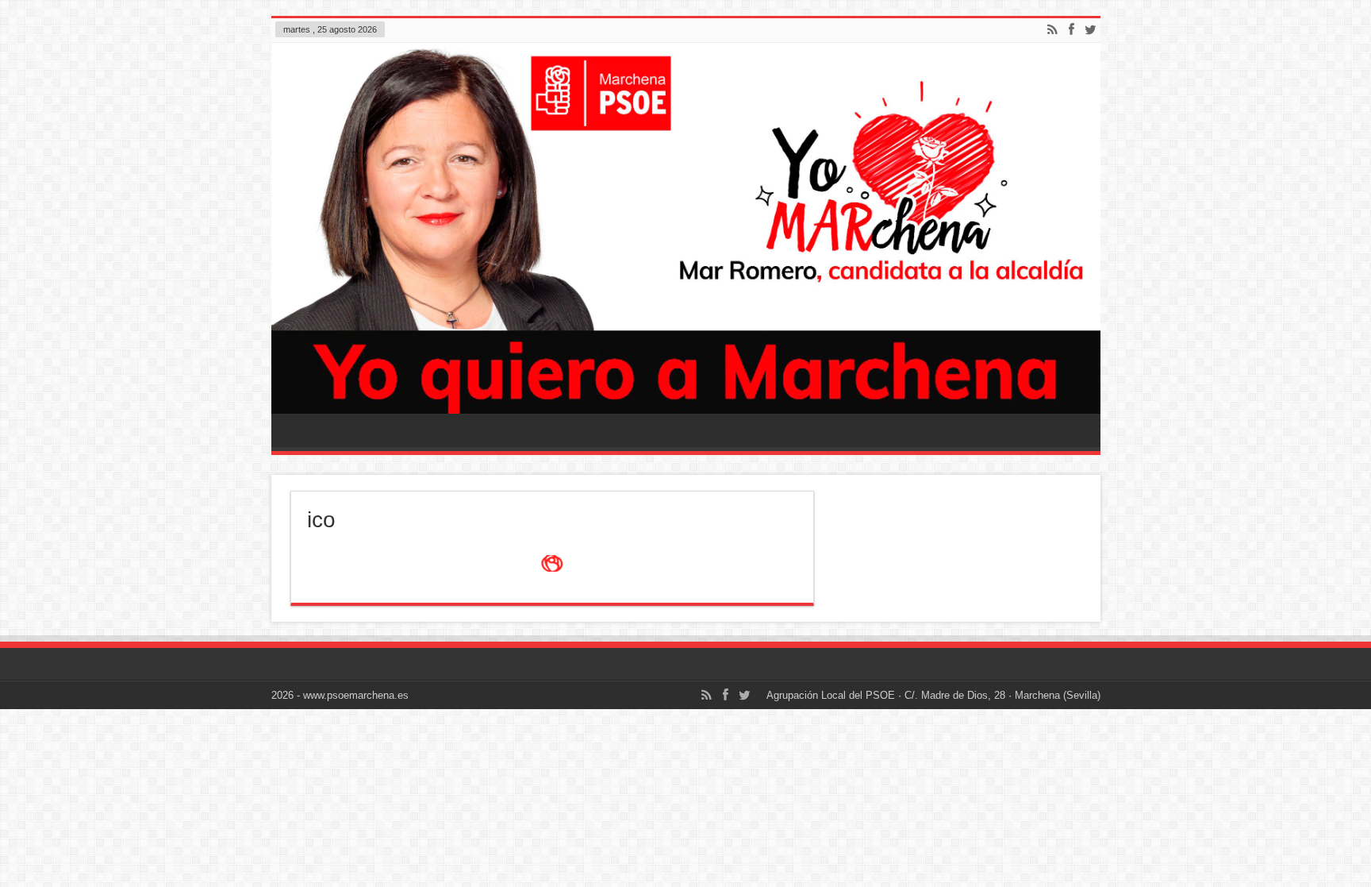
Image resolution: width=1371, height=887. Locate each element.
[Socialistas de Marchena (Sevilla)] (685, 228)
